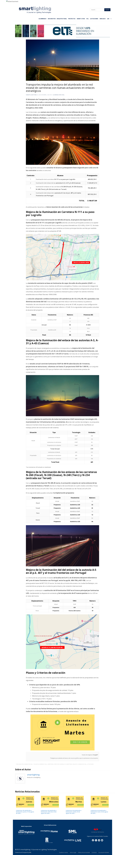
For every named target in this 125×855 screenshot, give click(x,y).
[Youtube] (102, 840)
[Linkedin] (96, 840)
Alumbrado (42, 18)
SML (30, 852)
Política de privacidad (84, 852)
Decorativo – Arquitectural (57, 18)
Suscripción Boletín (103, 852)
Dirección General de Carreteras (63, 764)
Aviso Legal (73, 852)
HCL (87, 18)
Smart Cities (81, 18)
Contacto (94, 852)
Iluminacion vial (81, 764)
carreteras (50, 764)
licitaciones (90, 764)
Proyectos (71, 18)
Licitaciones (94, 18)
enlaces (75, 764)
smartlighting (31, 95)
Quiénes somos (63, 852)
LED (108, 18)
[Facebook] (93, 840)
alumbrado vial (42, 764)
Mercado (103, 18)
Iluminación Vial (58, 95)
